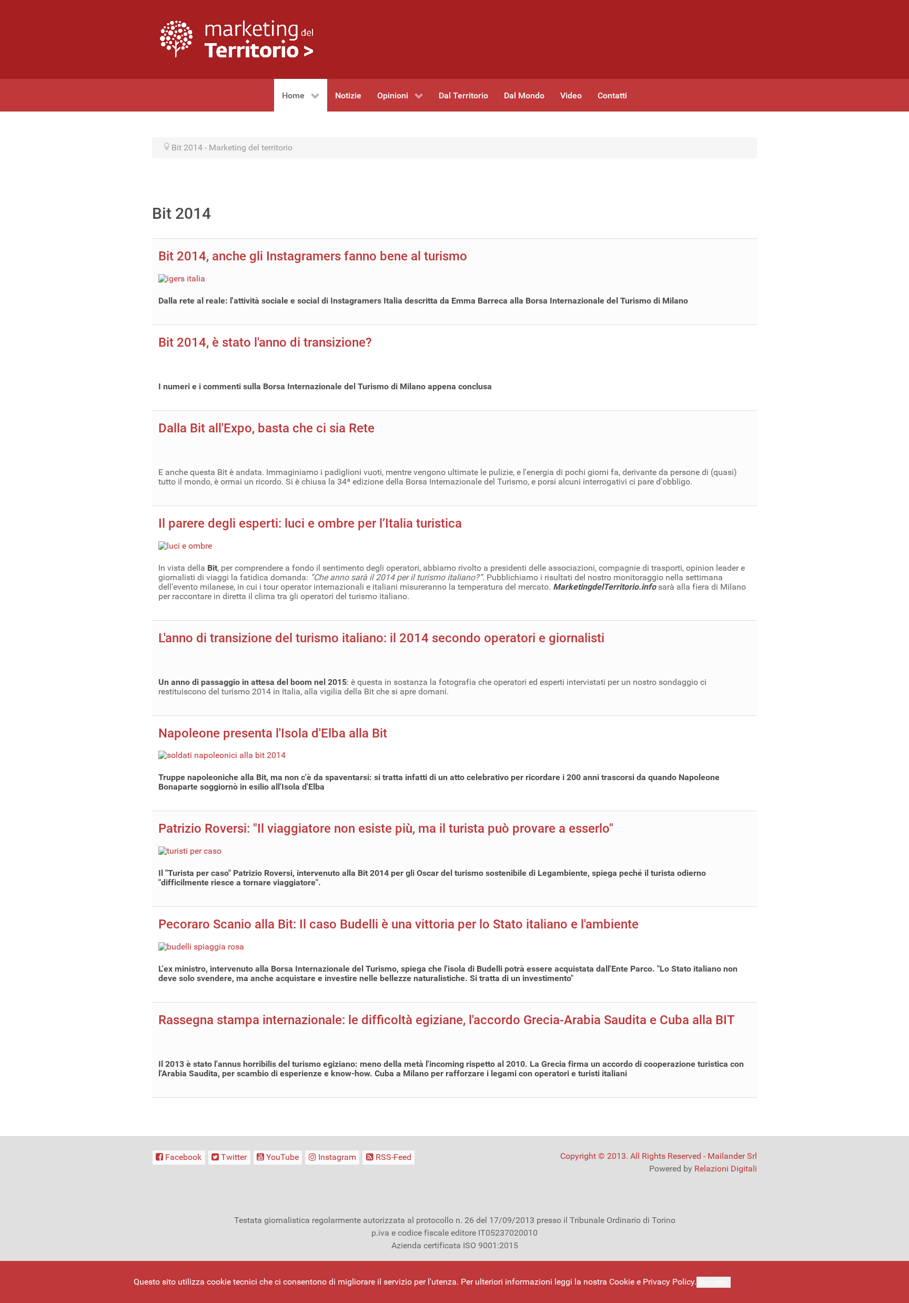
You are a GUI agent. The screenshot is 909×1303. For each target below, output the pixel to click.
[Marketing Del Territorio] (236, 39)
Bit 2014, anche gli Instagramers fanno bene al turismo (312, 256)
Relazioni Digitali (725, 1169)
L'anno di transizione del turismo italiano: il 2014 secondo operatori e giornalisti (381, 638)
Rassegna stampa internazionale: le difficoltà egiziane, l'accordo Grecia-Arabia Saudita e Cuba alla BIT (446, 1020)
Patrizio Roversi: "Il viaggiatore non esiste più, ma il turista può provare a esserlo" (385, 828)
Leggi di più (754, 1282)
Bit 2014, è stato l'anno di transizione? (265, 342)
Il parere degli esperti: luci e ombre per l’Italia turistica (310, 523)
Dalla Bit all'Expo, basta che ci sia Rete (266, 428)
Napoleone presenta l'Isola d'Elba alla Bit (272, 733)
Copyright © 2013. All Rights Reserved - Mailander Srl (658, 1156)
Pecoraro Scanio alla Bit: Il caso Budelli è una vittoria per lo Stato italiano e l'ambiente (398, 924)
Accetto (714, 1282)
